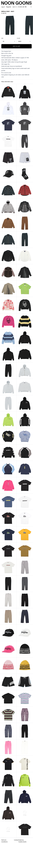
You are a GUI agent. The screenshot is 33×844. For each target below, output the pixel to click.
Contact (16, 840)
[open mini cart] (25, 6)
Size (2, 38)
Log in (3, 7)
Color (18, 38)
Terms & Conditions (4, 841)
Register (8, 7)
